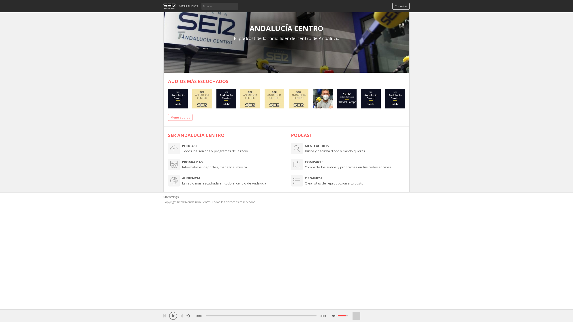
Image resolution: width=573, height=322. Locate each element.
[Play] (173, 316)
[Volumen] (343, 315)
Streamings (171, 197)
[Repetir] (188, 316)
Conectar (401, 6)
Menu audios (188, 6)
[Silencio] (334, 316)
